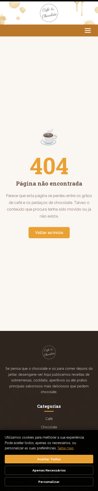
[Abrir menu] (87, 30)
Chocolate (49, 427)
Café (49, 419)
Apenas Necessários (49, 470)
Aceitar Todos (49, 459)
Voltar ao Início (49, 232)
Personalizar (49, 482)
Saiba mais (66, 448)
